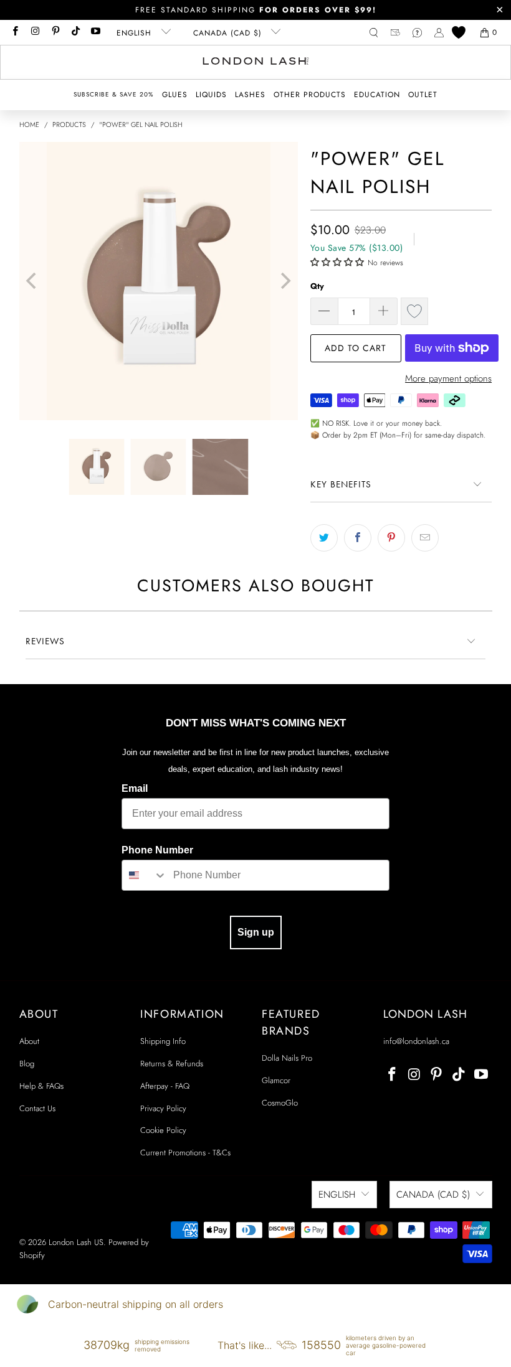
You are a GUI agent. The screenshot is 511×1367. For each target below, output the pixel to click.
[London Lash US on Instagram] (34, 32)
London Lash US (76, 1242)
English (136, 33)
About (29, 1041)
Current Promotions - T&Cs (185, 1152)
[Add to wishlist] (414, 311)
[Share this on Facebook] (357, 538)
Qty (317, 286)
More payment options (448, 378)
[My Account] (439, 32)
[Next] (284, 281)
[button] (175, 95)
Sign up (255, 932)
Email (135, 788)
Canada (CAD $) (229, 33)
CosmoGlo (280, 1103)
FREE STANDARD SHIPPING (255, 10)
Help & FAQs (41, 1086)
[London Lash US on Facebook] (14, 32)
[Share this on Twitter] (324, 538)
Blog (26, 1063)
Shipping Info (163, 1041)
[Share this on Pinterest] (391, 538)
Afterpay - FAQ (164, 1086)
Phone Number (157, 850)
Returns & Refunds (171, 1063)
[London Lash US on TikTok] (75, 32)
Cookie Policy (163, 1130)
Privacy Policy (163, 1108)
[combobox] (144, 875)
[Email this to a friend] (425, 538)
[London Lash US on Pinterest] (55, 32)
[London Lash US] (256, 62)
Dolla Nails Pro (287, 1058)
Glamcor (276, 1080)
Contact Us (37, 1108)
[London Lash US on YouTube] (95, 32)
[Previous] (33, 281)
